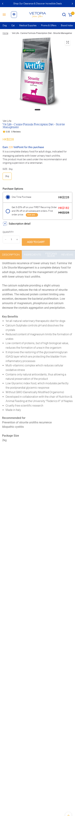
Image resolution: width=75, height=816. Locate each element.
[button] (37, 131)
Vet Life (7, 120)
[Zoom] (67, 42)
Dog (5, 25)
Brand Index (67, 25)
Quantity (8, 232)
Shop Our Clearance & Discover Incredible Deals (37, 3)
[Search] (64, 14)
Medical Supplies (27, 25)
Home (5, 33)
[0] (69, 14)
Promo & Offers (48, 25)
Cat (13, 25)
